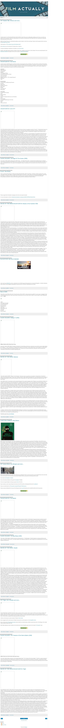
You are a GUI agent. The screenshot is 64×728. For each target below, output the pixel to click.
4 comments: (12, 105)
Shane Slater (4, 724)
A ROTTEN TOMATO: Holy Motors (9, 420)
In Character (38, 625)
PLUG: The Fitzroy (5, 171)
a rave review (21, 48)
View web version (24, 720)
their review (21, 618)
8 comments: (12, 255)
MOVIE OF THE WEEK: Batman (9, 357)
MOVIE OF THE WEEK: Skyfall (8, 548)
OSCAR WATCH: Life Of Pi (7, 108)
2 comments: (12, 167)
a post (23, 488)
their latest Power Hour (6, 42)
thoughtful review (33, 620)
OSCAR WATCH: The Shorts (8, 61)
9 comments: (12, 288)
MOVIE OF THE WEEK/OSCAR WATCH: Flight (13, 669)
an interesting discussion (11, 622)
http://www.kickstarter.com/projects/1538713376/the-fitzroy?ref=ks (23, 197)
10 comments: (12, 596)
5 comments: (12, 631)
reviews (3, 46)
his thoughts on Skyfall (9, 477)
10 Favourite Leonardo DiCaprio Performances (18, 486)
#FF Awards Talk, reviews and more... (10, 20)
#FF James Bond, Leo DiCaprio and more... (12, 464)
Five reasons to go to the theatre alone (13, 44)
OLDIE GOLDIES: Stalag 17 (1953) (9, 317)
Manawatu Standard (4, 51)
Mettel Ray (8, 283)
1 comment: (11, 353)
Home (24, 718)
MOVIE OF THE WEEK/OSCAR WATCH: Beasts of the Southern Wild (19, 203)
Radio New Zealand (24, 51)
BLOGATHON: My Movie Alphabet (9, 259)
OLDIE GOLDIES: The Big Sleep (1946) (11, 536)
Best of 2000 (3, 291)
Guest (3, 723)
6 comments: (12, 416)
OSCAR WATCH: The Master (8, 498)
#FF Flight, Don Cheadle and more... (10, 600)
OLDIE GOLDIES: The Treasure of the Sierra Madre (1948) (16, 635)
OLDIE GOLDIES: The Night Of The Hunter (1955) (13, 158)
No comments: (12, 154)
